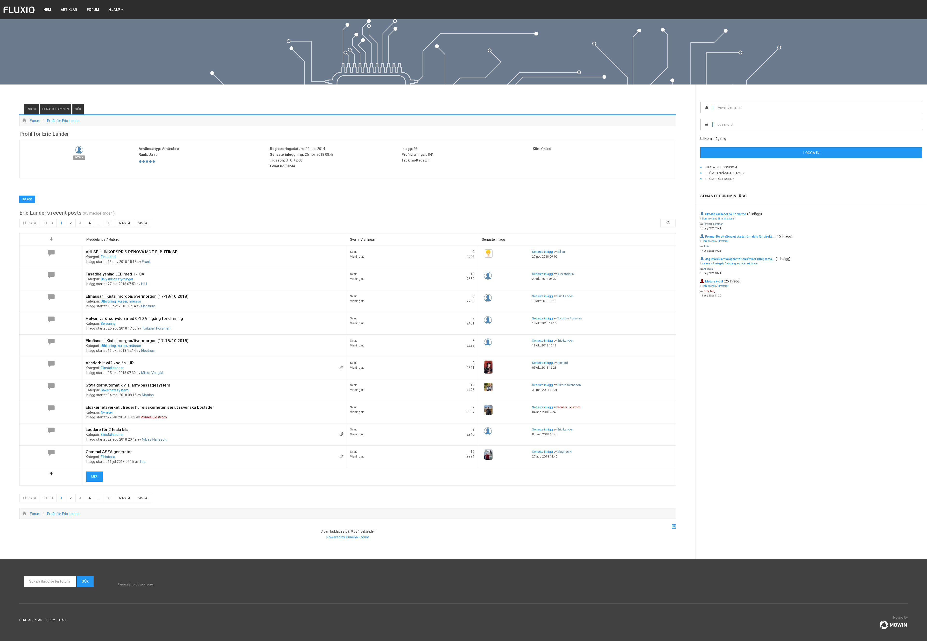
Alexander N (565, 274)
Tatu (143, 461)
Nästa (124, 223)
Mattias (148, 395)
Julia (706, 246)
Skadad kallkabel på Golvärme (725, 214)
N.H (144, 284)
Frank (146, 262)
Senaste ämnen (55, 109)
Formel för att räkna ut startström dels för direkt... (740, 236)
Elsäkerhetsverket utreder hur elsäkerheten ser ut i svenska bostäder (150, 407)
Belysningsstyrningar (117, 279)
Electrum (148, 306)
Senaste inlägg (542, 252)
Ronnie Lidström (154, 417)
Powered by (335, 537)
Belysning (108, 323)
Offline (79, 157)
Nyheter (107, 412)
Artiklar (69, 10)
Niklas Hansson (154, 439)
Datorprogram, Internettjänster (741, 263)
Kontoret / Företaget (712, 263)
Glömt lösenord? (719, 179)
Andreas (708, 269)
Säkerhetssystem (114, 390)
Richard (562, 363)
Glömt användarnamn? (724, 173)
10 (110, 223)
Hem (47, 10)
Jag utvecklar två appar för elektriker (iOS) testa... (740, 259)
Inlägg (27, 199)
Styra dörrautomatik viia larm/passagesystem (128, 385)
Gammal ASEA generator (109, 451)
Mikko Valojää (152, 373)
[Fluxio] (19, 9)
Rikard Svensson (569, 385)
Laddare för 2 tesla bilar (108, 429)
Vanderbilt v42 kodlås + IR (110, 362)
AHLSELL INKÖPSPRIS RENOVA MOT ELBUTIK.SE (131, 251)
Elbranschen (709, 218)
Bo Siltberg (709, 291)
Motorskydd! (714, 281)
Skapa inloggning (720, 167)
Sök (78, 109)
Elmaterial (108, 257)
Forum (93, 10)
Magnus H (564, 451)
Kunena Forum (357, 537)
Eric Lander (565, 296)
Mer (94, 476)
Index (31, 109)
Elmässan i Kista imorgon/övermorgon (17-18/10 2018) (137, 296)
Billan (561, 252)
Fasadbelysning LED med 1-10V (115, 274)
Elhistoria (108, 457)
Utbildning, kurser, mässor (121, 301)
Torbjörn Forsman (156, 328)
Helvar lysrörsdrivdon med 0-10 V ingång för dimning (134, 318)
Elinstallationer (112, 368)
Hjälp (115, 10)
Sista (142, 223)
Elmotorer (723, 241)
